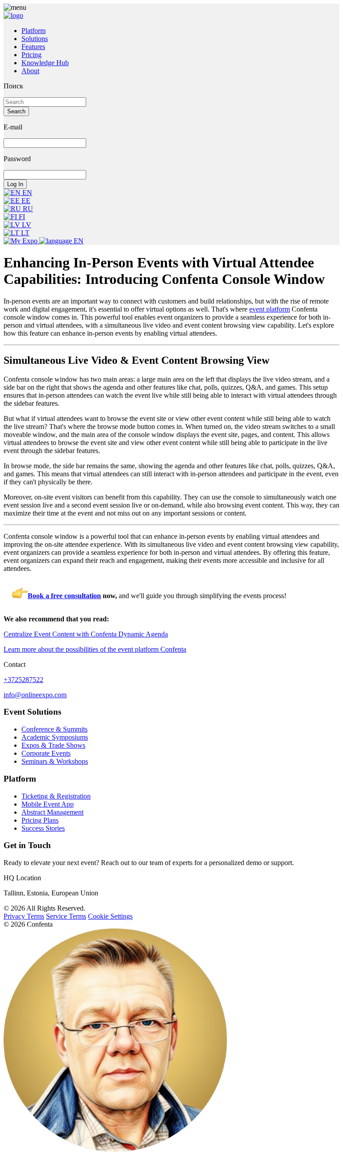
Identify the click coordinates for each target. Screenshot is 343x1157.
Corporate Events (46, 753)
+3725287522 (23, 679)
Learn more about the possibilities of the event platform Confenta (95, 649)
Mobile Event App (47, 804)
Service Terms (66, 916)
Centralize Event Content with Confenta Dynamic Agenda (86, 634)
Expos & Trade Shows (53, 745)
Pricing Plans (40, 820)
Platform (33, 30)
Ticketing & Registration (56, 796)
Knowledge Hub (45, 63)
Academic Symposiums (54, 737)
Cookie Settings (110, 916)
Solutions (34, 38)
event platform (269, 309)
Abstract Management (52, 812)
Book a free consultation (64, 595)
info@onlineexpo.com (35, 695)
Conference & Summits (54, 729)
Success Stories (43, 828)
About (30, 71)
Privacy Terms (24, 916)
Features (33, 46)
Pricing (31, 54)
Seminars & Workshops (54, 761)
